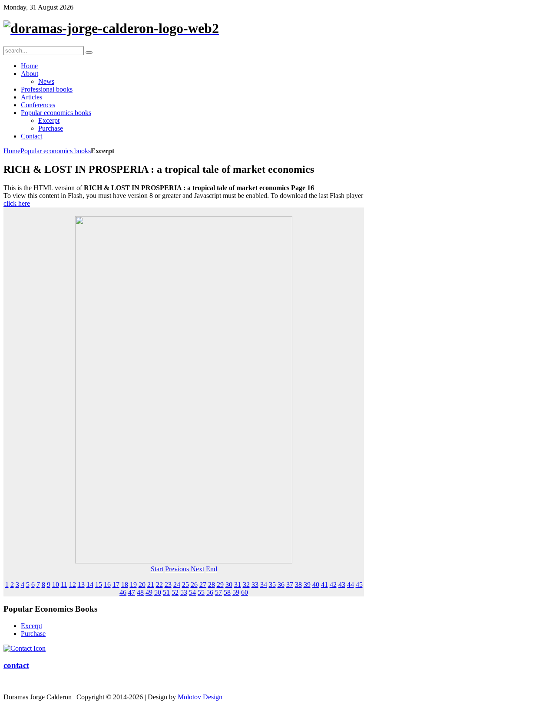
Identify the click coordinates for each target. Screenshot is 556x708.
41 (324, 584)
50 (157, 592)
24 (176, 584)
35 (272, 584)
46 (122, 592)
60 (244, 592)
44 (350, 584)
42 (333, 584)
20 (142, 584)
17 (116, 584)
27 (202, 584)
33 (255, 584)
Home (11, 151)
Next (197, 569)
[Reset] (89, 52)
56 (209, 592)
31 (237, 584)
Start (157, 569)
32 (246, 584)
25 (185, 584)
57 (218, 592)
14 (89, 584)
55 (201, 592)
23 (168, 584)
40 (315, 584)
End (211, 569)
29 (220, 584)
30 (228, 584)
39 (307, 584)
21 (150, 584)
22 (159, 584)
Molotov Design (200, 697)
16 (107, 584)
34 (263, 584)
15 (98, 584)
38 (298, 584)
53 (183, 592)
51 (166, 592)
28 (211, 584)
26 (194, 584)
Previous (177, 569)
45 (359, 584)
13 (81, 584)
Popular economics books (55, 151)
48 (140, 592)
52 (175, 592)
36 (281, 584)
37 (289, 584)
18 (124, 584)
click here (16, 203)
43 (341, 584)
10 (55, 584)
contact (16, 665)
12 (72, 584)
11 (64, 584)
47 (131, 592)
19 (133, 584)
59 (235, 592)
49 (149, 592)
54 (192, 592)
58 (227, 592)
